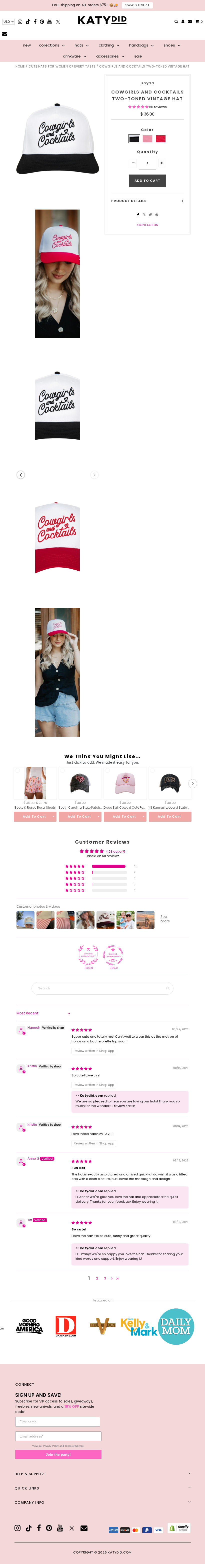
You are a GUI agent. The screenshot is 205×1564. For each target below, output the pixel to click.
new (27, 45)
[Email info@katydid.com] (190, 21)
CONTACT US (147, 225)
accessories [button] (108, 56)
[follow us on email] (84, 1528)
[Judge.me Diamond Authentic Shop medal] (88, 955)
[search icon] (176, 21)
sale (138, 56)
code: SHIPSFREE (137, 5)
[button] (138, 107)
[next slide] (94, 475)
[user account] (183, 21)
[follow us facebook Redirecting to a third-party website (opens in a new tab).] (138, 215)
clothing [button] (107, 45)
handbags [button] (139, 45)
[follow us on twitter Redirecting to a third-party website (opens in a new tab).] (72, 1528)
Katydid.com (120, 1552)
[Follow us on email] (4, 33)
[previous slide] (20, 475)
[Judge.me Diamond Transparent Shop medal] (113, 955)
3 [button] (105, 1278)
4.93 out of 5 (115, 851)
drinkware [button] (72, 56)
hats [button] (79, 45)
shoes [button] (170, 45)
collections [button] (49, 45)
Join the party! (58, 1454)
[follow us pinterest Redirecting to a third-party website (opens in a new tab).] (157, 215)
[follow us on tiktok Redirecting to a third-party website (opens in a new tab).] (29, 1528)
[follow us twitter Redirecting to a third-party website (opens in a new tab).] (144, 215)
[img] (82, 1030)
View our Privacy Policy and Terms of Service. (58, 1445)
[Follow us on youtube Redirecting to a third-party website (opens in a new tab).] (49, 21)
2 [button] (97, 1278)
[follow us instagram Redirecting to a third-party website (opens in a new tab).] (151, 215)
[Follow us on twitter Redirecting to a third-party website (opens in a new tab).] (58, 21)
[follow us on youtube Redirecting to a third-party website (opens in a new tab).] (60, 1528)
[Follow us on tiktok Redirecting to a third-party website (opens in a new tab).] (28, 21)
